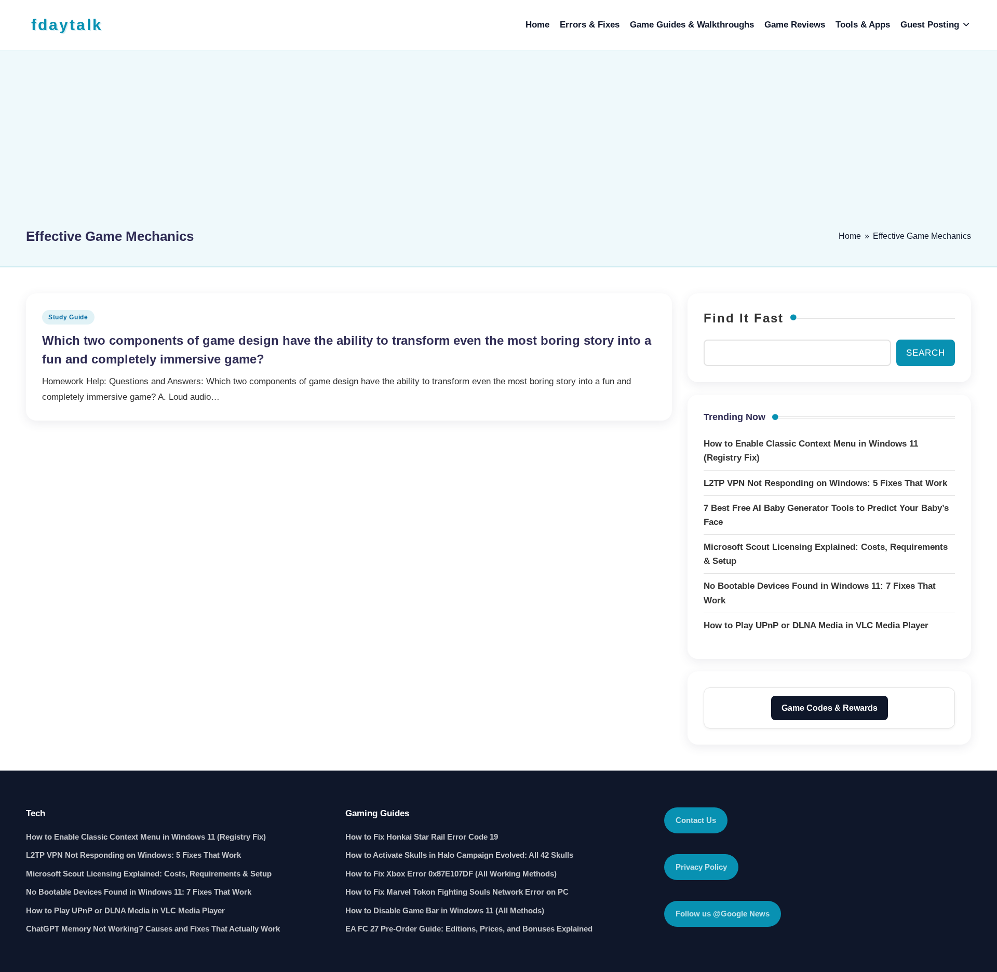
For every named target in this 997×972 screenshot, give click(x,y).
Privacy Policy (701, 866)
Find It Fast (744, 318)
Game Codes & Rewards (830, 708)
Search (925, 353)
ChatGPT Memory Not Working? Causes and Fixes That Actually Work (153, 928)
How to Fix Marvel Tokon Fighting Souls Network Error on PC (457, 891)
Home (850, 236)
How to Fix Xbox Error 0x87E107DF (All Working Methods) (451, 873)
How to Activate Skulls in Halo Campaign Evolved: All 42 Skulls (459, 855)
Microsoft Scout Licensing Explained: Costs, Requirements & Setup (149, 873)
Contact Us (696, 820)
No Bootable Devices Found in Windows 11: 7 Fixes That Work (138, 891)
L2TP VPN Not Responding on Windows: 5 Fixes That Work (133, 855)
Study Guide (68, 317)
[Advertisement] (498, 144)
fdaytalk (67, 24)
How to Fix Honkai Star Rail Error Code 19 (421, 836)
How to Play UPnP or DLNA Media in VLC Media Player (125, 910)
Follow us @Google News (723, 913)
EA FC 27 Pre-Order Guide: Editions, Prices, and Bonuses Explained (468, 928)
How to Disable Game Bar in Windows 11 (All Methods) (444, 910)
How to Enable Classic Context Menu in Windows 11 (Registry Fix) (146, 836)
